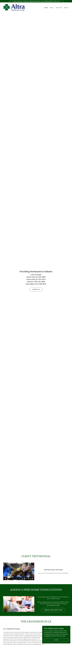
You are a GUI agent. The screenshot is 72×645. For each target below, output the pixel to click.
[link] (14, 7)
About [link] (52, 7)
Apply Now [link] (59, 7)
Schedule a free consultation (53, 610)
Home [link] (46, 7)
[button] (66, 8)
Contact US (36, 289)
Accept (56, 639)
